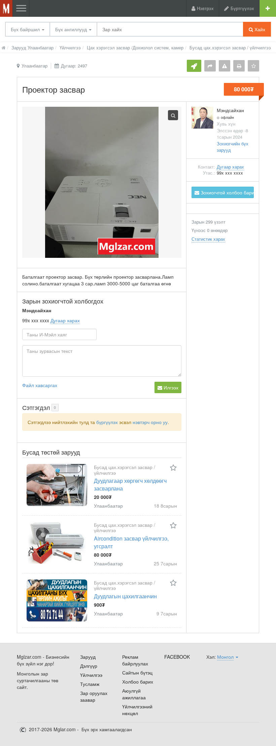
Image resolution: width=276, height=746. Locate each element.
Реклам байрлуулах (135, 660)
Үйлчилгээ (91, 674)
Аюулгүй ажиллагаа (134, 694)
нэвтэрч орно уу (150, 422)
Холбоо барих (137, 681)
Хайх (259, 29)
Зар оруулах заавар (93, 696)
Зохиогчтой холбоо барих (226, 192)
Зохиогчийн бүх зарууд (232, 146)
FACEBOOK (177, 656)
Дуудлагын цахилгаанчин (125, 596)
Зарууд (88, 656)
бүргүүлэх (107, 422)
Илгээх (170, 387)
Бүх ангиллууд (71, 29)
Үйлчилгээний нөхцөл (137, 709)
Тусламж (89, 684)
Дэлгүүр (88, 665)
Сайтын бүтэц (137, 672)
